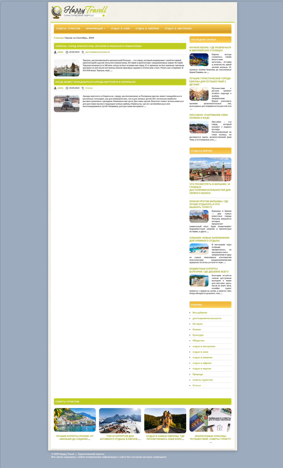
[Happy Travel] (80, 18)
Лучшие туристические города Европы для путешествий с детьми (210, 81)
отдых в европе (202, 368)
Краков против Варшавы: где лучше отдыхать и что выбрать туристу (208, 204)
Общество (199, 340)
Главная (58, 37)
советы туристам (68, 28)
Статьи (88, 88)
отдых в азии (120, 28)
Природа (198, 374)
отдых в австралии (178, 28)
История (197, 324)
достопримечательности (97, 52)
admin (60, 52)
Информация (94, 28)
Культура (198, 335)
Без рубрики (200, 312)
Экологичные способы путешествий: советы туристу (210, 437)
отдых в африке (202, 363)
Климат (197, 329)
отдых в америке (147, 28)
